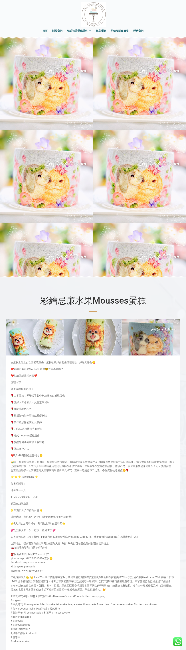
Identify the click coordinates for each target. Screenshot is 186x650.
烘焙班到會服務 (120, 30)
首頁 (45, 30)
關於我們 (57, 30)
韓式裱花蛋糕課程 (77, 30)
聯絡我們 (138, 30)
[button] (10, 338)
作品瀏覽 (101, 30)
